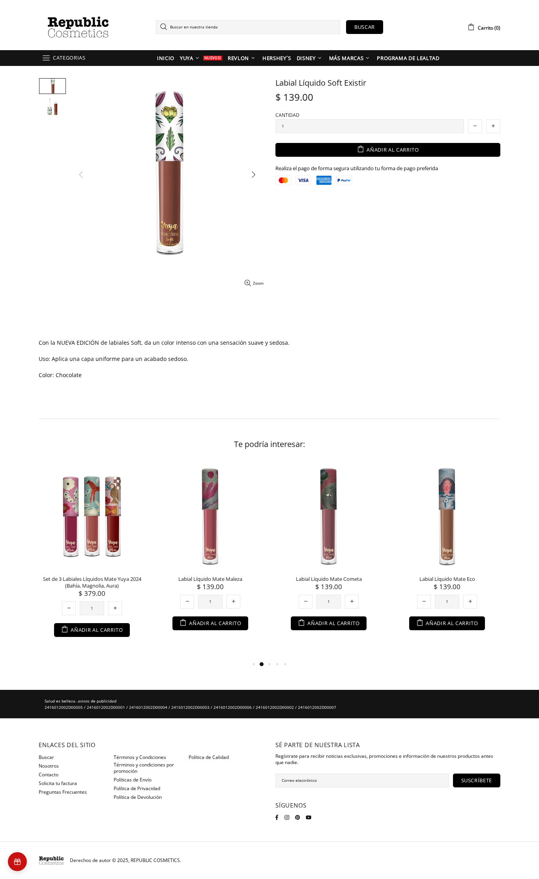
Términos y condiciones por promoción (144, 768)
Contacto (48, 775)
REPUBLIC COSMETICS (78, 27)
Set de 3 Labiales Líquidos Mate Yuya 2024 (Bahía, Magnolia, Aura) (92, 582)
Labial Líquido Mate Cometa (329, 579)
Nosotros (49, 766)
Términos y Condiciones (140, 757)
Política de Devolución (138, 797)
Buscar (364, 26)
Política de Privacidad (137, 788)
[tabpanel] (92, 558)
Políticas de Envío (133, 780)
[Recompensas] (17, 861)
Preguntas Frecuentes (63, 792)
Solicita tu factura (58, 783)
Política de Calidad (209, 757)
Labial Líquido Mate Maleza (210, 579)
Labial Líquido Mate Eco (447, 579)
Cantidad (287, 115)
